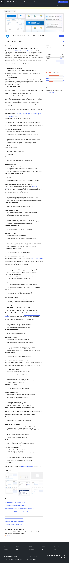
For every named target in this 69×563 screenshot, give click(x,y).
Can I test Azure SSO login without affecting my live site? (15, 505)
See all (62, 83)
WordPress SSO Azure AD (13, 120)
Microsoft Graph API (21, 364)
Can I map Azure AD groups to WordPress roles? (14, 518)
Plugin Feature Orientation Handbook (35, 113)
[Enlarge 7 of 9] (41, 473)
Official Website (18, 113)
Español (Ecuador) (16, 556)
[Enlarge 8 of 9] (41, 481)
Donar (42, 549)
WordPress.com (57, 546)
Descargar (61, 36)
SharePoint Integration (23, 114)
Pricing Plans (24, 113)
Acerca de (6, 546)
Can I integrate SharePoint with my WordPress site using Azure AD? (17, 514)
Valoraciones (14, 41)
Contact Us (18, 116)
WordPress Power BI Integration (36, 258)
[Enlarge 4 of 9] (28, 473)
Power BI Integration (14, 114)
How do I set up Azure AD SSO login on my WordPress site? (16, 511)
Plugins (17, 549)
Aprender (30, 546)
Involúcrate (43, 546)
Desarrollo (20, 41)
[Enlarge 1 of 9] (16, 473)
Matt (55, 547)
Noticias (5, 547)
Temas (17, 547)
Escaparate (18, 546)
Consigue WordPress (63, 1)
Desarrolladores (31, 549)
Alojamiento (6, 549)
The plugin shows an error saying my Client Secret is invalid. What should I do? (19, 508)
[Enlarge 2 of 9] (16, 481)
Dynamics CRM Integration (33, 114)
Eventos (42, 547)
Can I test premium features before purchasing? (14, 524)
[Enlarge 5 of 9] (28, 482)
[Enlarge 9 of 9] (41, 488)
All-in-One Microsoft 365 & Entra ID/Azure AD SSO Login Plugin (19, 50)
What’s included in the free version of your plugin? (14, 521)
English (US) (62, 58)
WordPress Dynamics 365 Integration (26, 409)
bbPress (55, 549)
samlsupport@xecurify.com (11, 111)
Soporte (62, 41)
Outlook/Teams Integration (10, 116)
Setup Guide (7, 114)
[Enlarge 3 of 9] (16, 488)
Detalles (7, 41)
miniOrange (15, 37)
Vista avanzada (49, 65)
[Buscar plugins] (15, 11)
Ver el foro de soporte (50, 92)
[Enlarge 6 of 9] (28, 489)
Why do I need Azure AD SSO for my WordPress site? (15, 502)
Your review (48, 83)
